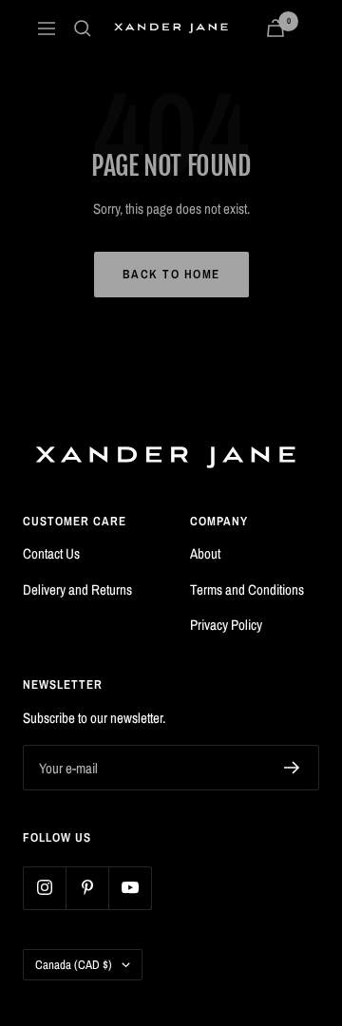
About (205, 553)
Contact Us (51, 553)
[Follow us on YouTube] (129, 887)
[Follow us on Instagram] (44, 887)
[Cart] (275, 28)
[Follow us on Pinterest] (87, 887)
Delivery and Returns (77, 589)
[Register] (292, 767)
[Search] (82, 28)
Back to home (171, 274)
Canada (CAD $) (73, 965)
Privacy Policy (226, 625)
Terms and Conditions (247, 589)
